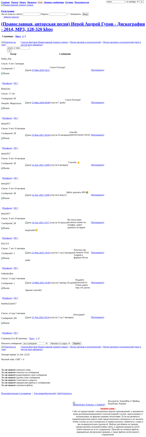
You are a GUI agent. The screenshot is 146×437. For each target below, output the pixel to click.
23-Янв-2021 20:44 (41, 135)
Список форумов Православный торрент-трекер (44, 42)
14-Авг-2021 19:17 (40, 222)
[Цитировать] (97, 70)
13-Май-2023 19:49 (41, 282)
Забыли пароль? (11, 17)
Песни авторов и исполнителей (85, 42)
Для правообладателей (45, 393)
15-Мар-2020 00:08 (41, 102)
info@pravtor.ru (64, 393)
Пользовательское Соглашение (16, 393)
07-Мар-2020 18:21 (41, 70)
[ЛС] (15, 83)
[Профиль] (7, 83)
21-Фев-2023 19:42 (41, 252)
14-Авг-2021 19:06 (40, 195)
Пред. (18, 36)
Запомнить (75, 14)
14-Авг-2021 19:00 (40, 165)
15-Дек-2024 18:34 (40, 317)
